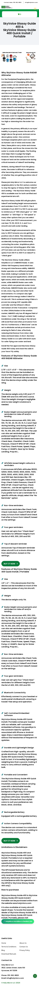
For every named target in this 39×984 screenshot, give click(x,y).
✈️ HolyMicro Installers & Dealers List (17, 921)
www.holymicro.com (21, 903)
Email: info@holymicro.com (12, 978)
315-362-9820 (12, 2)
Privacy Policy (25, 950)
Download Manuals (8, 954)
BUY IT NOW (9, 563)
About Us (23, 943)
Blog (3, 950)
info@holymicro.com (31, 2)
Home (3, 943)
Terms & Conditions (8, 947)
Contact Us (24, 947)
